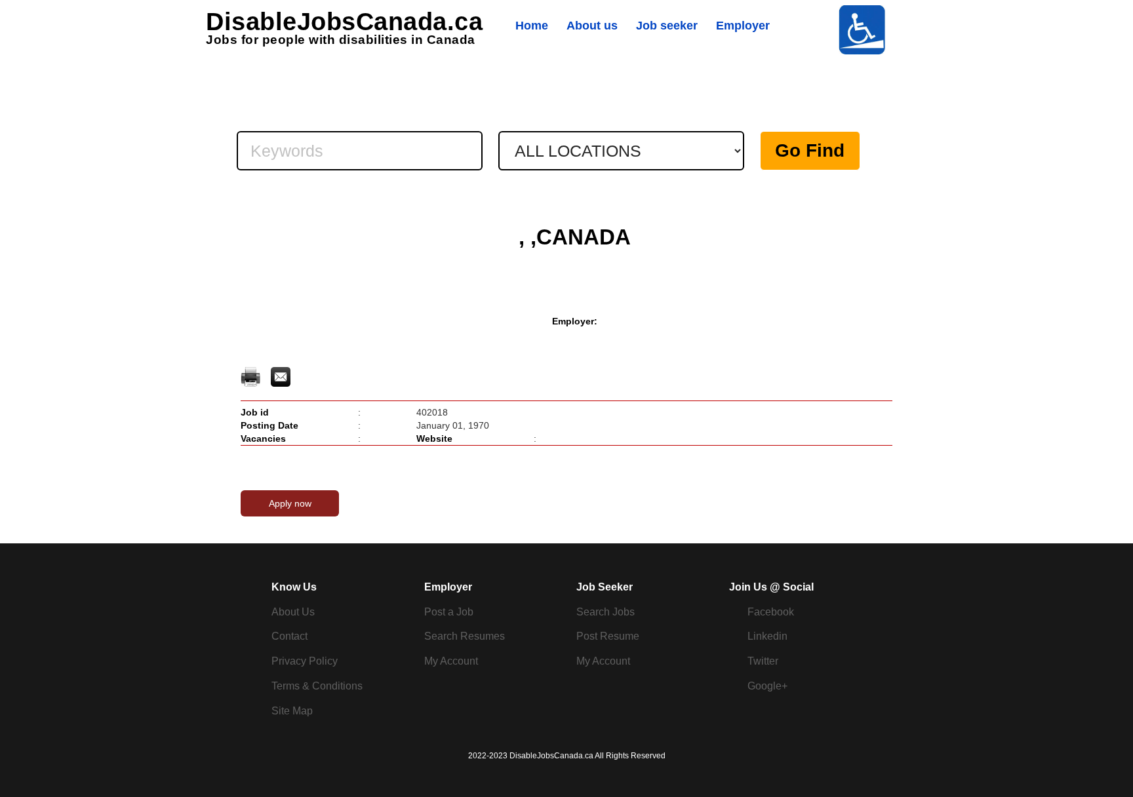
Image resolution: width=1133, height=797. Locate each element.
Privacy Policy (304, 661)
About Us (293, 611)
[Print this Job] (252, 376)
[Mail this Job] (280, 376)
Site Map (292, 710)
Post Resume (607, 636)
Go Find (810, 150)
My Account (451, 661)
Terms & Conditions (317, 685)
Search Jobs (605, 611)
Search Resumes (464, 636)
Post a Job (448, 611)
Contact (289, 636)
